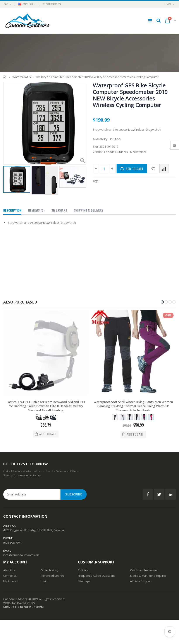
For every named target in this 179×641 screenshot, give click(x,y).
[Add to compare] (164, 168)
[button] (162, 302)
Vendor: (98, 152)
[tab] (12, 210)
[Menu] (150, 21)
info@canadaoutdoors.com (21, 555)
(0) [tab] (36, 210)
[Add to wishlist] (153, 168)
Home (5, 77)
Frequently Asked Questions (96, 576)
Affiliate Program (141, 581)
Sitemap (83, 581)
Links (168, 4)
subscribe (73, 494)
